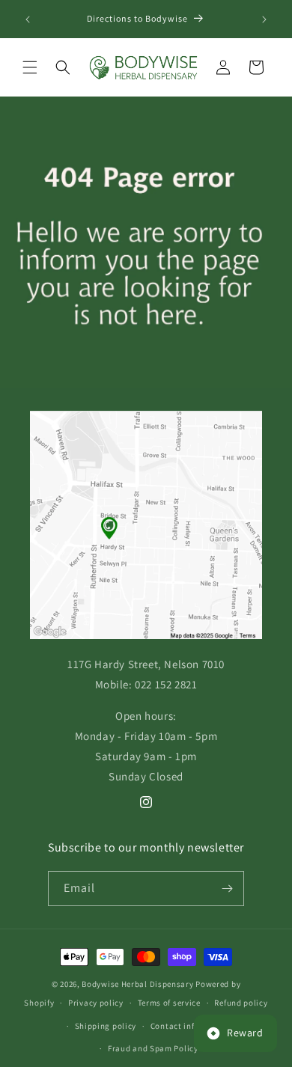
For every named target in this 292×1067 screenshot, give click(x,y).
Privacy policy (96, 1002)
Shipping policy (106, 1026)
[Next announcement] (264, 19)
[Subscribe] (226, 888)
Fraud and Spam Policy (153, 1048)
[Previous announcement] (27, 19)
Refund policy (240, 1002)
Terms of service (169, 1002)
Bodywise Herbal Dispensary (137, 984)
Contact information (190, 1026)
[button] (29, 67)
